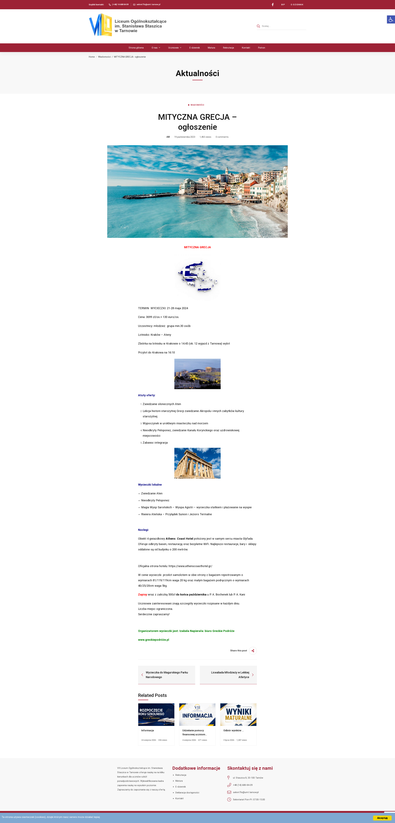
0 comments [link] (222, 137)
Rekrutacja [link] (180, 775)
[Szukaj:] (281, 26)
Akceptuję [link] (382, 818)
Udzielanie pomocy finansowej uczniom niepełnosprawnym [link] (193, 734)
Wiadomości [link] (104, 57)
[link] (391, 19)
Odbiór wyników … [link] (233, 730)
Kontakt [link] (179, 798)
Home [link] (92, 57)
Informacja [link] (147, 730)
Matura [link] (179, 780)
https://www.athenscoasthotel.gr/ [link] (190, 566)
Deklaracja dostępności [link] (187, 792)
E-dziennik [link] (180, 786)
